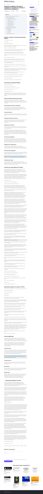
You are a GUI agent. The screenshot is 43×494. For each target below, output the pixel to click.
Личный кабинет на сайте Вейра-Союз (7, 479)
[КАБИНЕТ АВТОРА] (34, 12)
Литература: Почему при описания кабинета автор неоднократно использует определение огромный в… (33, 24)
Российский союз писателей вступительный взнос (33, 14)
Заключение (8, 32)
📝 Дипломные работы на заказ (10, 33)
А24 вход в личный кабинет (16, 484)
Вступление (8, 31)
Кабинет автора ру (9, 1)
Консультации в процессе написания (11, 19)
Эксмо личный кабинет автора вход (34, 30)
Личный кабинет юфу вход (7, 470)
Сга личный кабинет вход (16, 469)
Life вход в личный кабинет (25, 483)
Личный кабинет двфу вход (35, 468)
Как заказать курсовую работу (10, 17)
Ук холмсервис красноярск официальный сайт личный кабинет (33, 40)
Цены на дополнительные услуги (10, 18)
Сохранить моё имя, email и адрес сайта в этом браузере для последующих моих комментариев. (15, 459)
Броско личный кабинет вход (35, 483)
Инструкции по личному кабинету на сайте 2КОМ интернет (26, 469)
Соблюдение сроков (10, 25)
